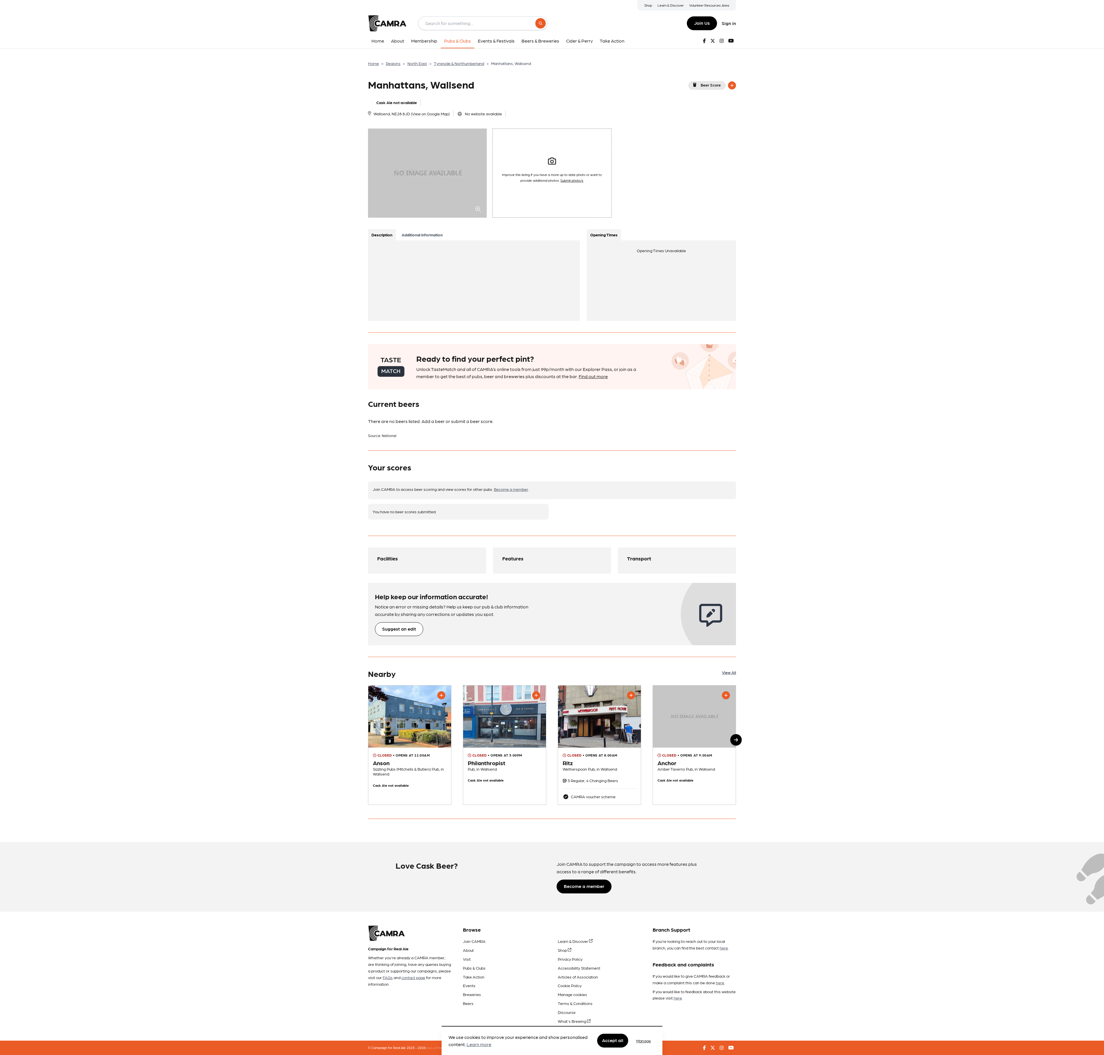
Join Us (702, 23)
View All (729, 672)
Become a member (511, 489)
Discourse (567, 1012)
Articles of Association (578, 976)
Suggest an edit (399, 628)
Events (469, 985)
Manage (643, 1040)
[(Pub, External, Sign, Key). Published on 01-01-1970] (504, 745)
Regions (393, 63)
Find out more (593, 376)
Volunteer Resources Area (709, 5)
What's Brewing (572, 1021)
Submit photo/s (571, 180)
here (724, 947)
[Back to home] (387, 23)
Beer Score (711, 85)
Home (373, 63)
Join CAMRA (474, 941)
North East (417, 63)
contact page (413, 977)
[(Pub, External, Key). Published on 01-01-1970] (409, 745)
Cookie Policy (570, 985)
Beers (468, 1003)
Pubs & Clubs (474, 968)
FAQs (388, 977)
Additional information (422, 234)
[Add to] (732, 85)
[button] (736, 740)
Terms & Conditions (575, 1003)
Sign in (729, 23)
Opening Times (604, 234)
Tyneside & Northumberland (459, 63)
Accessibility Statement (579, 968)
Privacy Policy (570, 959)
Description (381, 234)
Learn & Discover (671, 5)
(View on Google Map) (430, 113)
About (468, 950)
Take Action (473, 976)
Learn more (479, 1044)
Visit (467, 959)
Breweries (472, 994)
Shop (648, 5)
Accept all (612, 1040)
